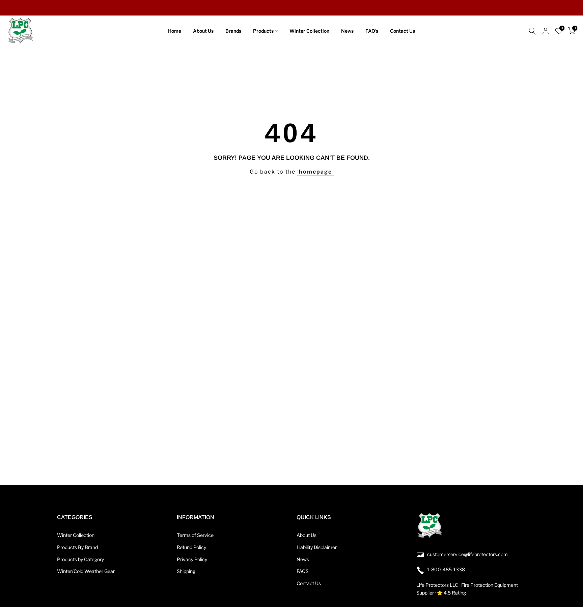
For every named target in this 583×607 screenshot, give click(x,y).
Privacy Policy (192, 559)
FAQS (303, 571)
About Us (203, 31)
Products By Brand (77, 547)
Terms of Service (195, 535)
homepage (315, 172)
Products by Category (80, 559)
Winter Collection (309, 31)
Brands (233, 31)
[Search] (532, 31)
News (347, 31)
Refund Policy (191, 547)
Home (174, 31)
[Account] (546, 31)
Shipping (186, 571)
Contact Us (402, 31)
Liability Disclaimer (317, 547)
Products (263, 31)
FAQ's (371, 31)
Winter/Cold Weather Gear (86, 571)
